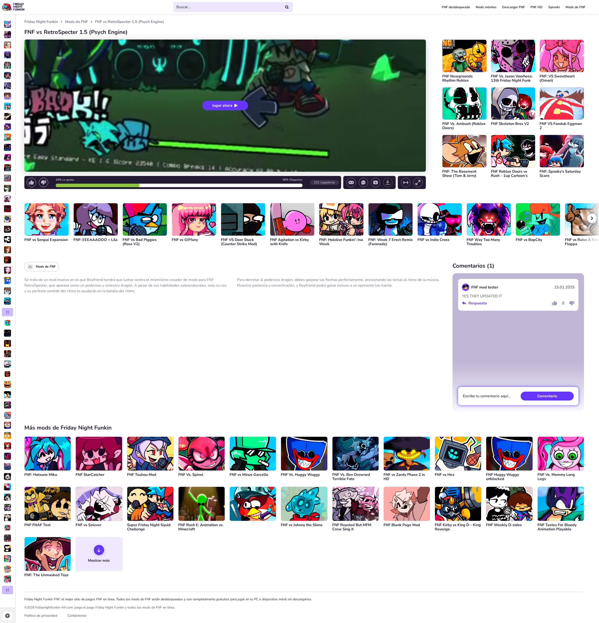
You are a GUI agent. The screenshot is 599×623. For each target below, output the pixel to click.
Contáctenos (77, 615)
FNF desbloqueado (456, 7)
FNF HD (536, 7)
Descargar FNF (513, 7)
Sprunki (554, 7)
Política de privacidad (40, 615)
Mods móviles (486, 7)
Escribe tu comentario (487, 396)
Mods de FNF (575, 7)
